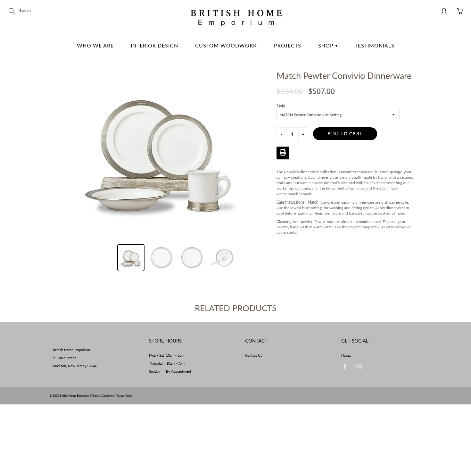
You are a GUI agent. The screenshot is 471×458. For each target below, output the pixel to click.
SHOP (326, 45)
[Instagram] (359, 366)
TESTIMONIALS (374, 45)
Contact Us (253, 355)
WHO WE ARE (95, 45)
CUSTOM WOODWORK (226, 45)
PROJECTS (287, 45)
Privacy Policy (124, 395)
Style (281, 106)
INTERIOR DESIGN (154, 45)
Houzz (346, 355)
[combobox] (338, 114)
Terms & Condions (102, 395)
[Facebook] (344, 366)
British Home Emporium (75, 395)
